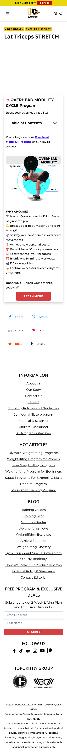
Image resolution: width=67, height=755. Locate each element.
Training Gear (33, 516)
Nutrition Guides (33, 522)
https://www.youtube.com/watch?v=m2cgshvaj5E (30, 47)
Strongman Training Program (33, 490)
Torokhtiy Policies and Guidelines (33, 408)
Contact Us (33, 396)
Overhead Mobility (38, 29)
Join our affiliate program (33, 414)
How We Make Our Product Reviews (33, 565)
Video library (14, 29)
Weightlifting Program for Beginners (33, 471)
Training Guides (33, 510)
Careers (34, 402)
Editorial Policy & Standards (33, 571)
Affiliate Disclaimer (33, 427)
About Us (33, 383)
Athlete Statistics (33, 541)
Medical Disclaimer (33, 421)
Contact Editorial (34, 577)
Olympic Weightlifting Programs (33, 453)
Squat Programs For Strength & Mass (33, 478)
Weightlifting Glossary (33, 547)
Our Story (33, 390)
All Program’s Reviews (33, 433)
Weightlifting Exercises (33, 534)
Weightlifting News (33, 528)
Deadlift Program (33, 484)
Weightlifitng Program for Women (33, 459)
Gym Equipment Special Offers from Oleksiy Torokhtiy (33, 556)
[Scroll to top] (60, 739)
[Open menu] (7, 14)
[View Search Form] (61, 13)
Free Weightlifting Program (33, 465)
